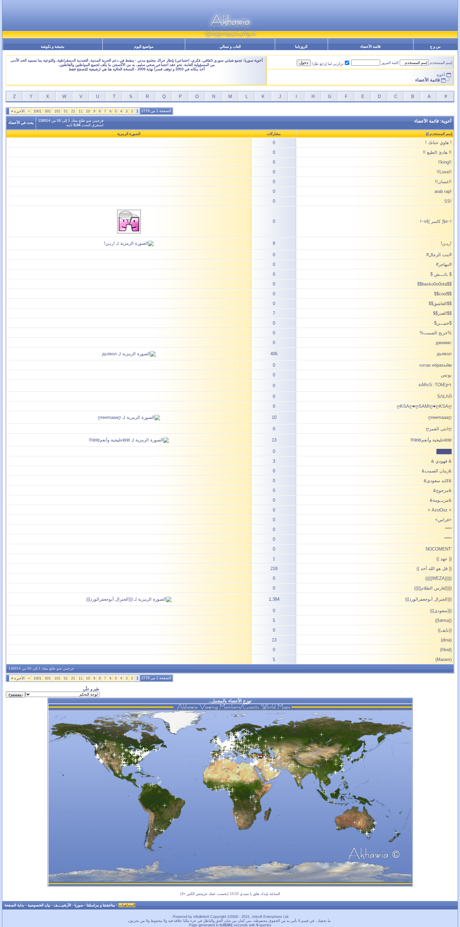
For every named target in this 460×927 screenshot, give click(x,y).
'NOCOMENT (439, 549)
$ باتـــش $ (441, 274)
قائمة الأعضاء (370, 46)
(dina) (446, 639)
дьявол (444, 353)
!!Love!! (444, 171)
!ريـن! (446, 243)
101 (57, 111)
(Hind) (446, 649)
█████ (444, 451)
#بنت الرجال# (439, 254)
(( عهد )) (444, 558)
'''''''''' (448, 529)
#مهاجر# (444, 264)
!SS (448, 201)
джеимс (444, 342)
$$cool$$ (443, 293)
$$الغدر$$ (442, 313)
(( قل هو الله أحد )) (434, 568)
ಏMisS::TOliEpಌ (435, 384)
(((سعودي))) (441, 610)
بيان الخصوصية (39, 905)
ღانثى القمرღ (439, 428)
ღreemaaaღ (440, 417)
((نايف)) (445, 630)
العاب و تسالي (230, 46)
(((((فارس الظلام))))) (433, 588)
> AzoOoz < (440, 509)
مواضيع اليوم (144, 46)
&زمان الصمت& (437, 470)
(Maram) (443, 659)
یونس (446, 374)
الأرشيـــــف (62, 905)
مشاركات (274, 134)
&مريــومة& (441, 500)
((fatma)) (443, 620)
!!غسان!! (443, 181)
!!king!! (445, 162)
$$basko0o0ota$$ (434, 284)
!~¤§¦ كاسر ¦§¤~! (436, 221)
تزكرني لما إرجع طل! (327, 64)
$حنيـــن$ (443, 323)
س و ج (435, 46)
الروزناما (301, 46)
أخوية (440, 75)
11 (80, 111)
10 (88, 111)
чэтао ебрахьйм (435, 365)
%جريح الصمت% (436, 332)
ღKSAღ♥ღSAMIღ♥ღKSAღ (424, 406)
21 (73, 111)
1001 (37, 111)
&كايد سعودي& (438, 480)
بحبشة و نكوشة (52, 46)
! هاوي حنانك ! (438, 142)
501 (48, 111)
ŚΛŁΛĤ (444, 396)
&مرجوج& (442, 490)
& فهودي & (441, 461)
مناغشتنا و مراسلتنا (101, 905)
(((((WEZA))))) (438, 578)
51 (66, 111)
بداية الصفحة (14, 905)
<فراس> (443, 519)
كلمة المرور (390, 63)
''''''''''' (448, 539)
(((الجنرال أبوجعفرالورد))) (428, 599)
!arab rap (443, 191)
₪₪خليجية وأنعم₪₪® (431, 439)
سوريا (78, 905)
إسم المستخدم (441, 63)
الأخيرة (18, 111)
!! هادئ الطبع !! (437, 152)
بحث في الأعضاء (21, 123)
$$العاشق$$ (440, 303)
